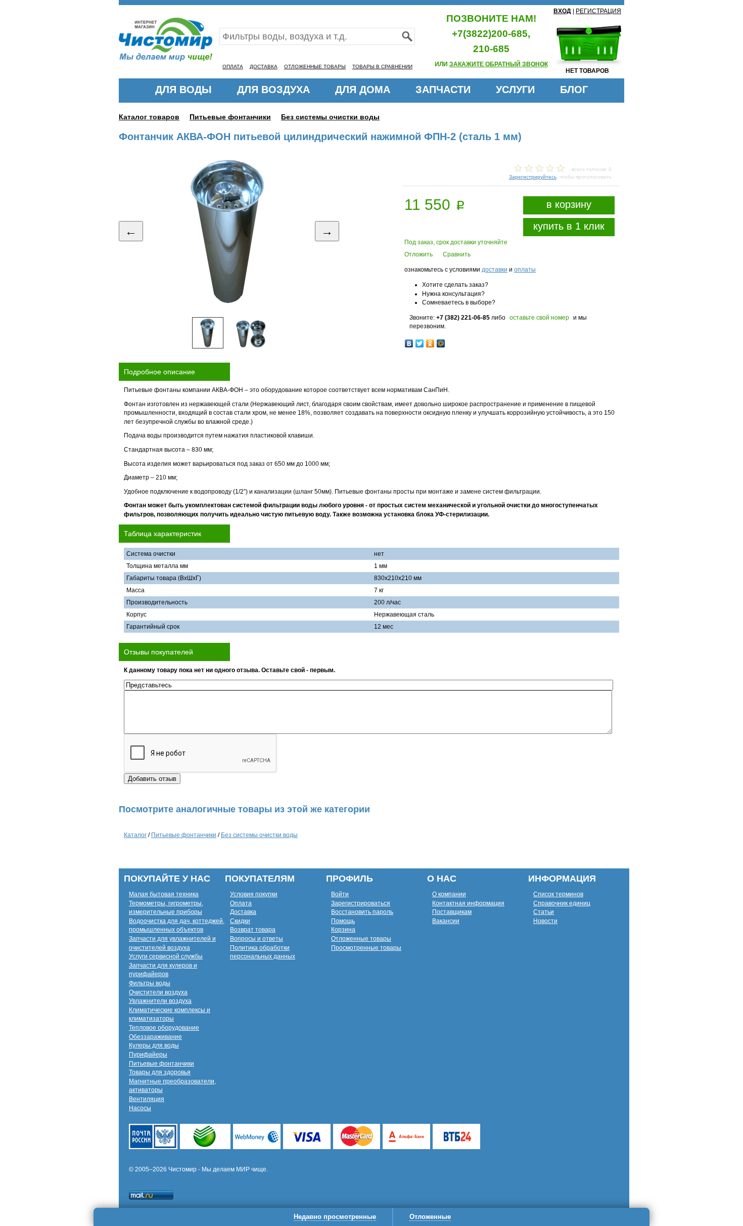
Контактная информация (468, 903)
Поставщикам (452, 911)
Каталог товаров (149, 117)
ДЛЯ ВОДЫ (183, 89)
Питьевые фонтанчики (230, 117)
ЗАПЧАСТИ (443, 89)
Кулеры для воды (154, 1045)
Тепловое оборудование (164, 1027)
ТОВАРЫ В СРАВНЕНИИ (382, 66)
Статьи (543, 911)
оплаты (525, 269)
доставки (494, 269)
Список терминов (558, 894)
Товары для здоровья (160, 1072)
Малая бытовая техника (164, 894)
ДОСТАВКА (263, 66)
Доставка (243, 911)
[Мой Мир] (441, 343)
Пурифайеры (148, 1054)
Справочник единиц (561, 903)
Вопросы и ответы (256, 938)
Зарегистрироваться (360, 903)
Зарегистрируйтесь (532, 177)
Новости (545, 921)
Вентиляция (146, 1099)
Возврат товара (252, 929)
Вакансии (445, 921)
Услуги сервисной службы (166, 956)
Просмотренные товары (366, 947)
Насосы (140, 1108)
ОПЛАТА (232, 66)
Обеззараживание (155, 1036)
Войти (340, 894)
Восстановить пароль (362, 911)
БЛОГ (574, 89)
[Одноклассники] (430, 343)
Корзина (343, 929)
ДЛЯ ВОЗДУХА (273, 89)
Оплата (241, 903)
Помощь (343, 921)
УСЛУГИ (515, 89)
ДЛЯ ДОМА (362, 89)
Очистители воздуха (158, 992)
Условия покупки (253, 894)
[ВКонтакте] (409, 343)
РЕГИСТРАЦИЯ (598, 11)
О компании (449, 894)
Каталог (135, 835)
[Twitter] (419, 343)
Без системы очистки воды (330, 117)
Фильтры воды (149, 983)
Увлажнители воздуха (160, 1000)
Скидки (240, 921)
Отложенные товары (361, 938)
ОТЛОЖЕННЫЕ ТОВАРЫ (315, 66)
